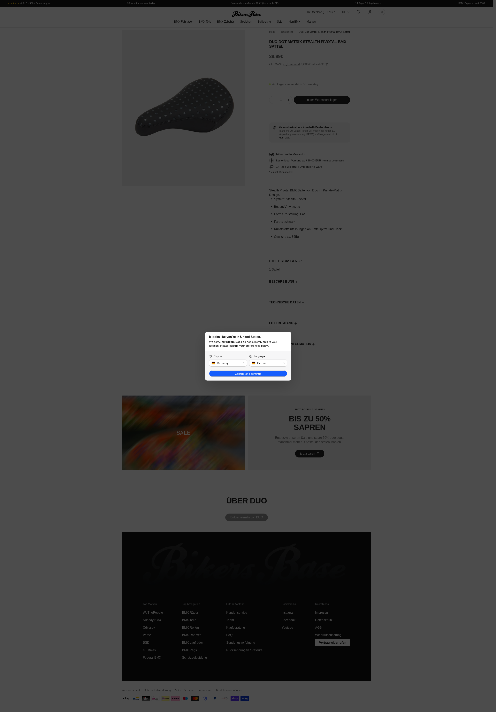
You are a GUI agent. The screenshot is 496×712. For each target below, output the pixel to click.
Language (259, 356)
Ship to (218, 356)
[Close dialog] (288, 334)
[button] (228, 363)
